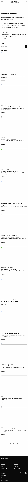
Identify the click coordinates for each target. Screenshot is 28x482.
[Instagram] (4, 460)
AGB (2, 477)
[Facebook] (2, 460)
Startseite (18, 34)
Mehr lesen (3, 80)
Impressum (3, 473)
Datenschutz (3, 475)
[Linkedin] (7, 460)
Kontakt (3, 464)
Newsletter (4, 468)
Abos (2, 466)
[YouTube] (9, 460)
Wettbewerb (17, 468)
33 (17, 443)
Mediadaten (17, 466)
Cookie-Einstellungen (5, 480)
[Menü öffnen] (2, 2)
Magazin (16, 464)
